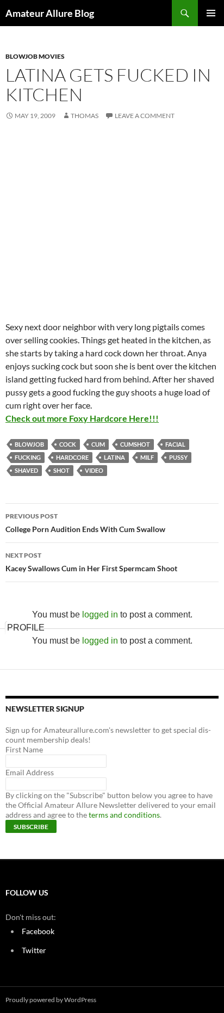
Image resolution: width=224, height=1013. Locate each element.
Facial (175, 444)
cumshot (135, 444)
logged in (100, 614)
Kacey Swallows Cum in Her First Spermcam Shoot (91, 562)
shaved (26, 470)
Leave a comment (145, 116)
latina (114, 457)
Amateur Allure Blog (49, 13)
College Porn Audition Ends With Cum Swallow (85, 523)
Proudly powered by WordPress (50, 1000)
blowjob (29, 444)
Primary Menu (211, 13)
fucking (28, 457)
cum (98, 444)
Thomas (84, 116)
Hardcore (72, 457)
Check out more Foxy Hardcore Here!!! (82, 418)
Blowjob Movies (35, 56)
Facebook (38, 931)
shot (61, 470)
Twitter (34, 950)
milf (147, 457)
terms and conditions (124, 814)
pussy (178, 457)
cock (67, 444)
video (94, 470)
